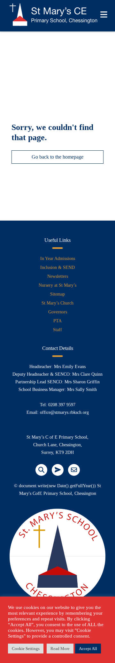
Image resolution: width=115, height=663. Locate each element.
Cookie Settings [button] (26, 648)
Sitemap (57, 294)
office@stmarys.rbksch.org (64, 412)
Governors (57, 312)
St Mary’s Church (57, 303)
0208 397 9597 (61, 404)
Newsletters (57, 276)
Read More (60, 648)
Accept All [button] (88, 648)
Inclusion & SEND (57, 267)
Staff (57, 329)
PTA (57, 320)
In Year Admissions (57, 258)
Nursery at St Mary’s (57, 285)
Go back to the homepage (57, 157)
